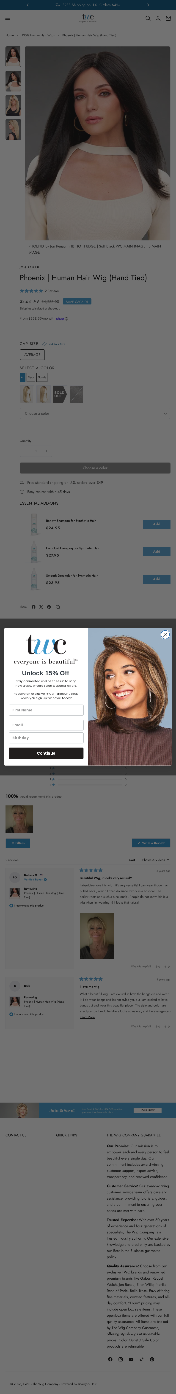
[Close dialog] (165, 634)
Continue (46, 753)
